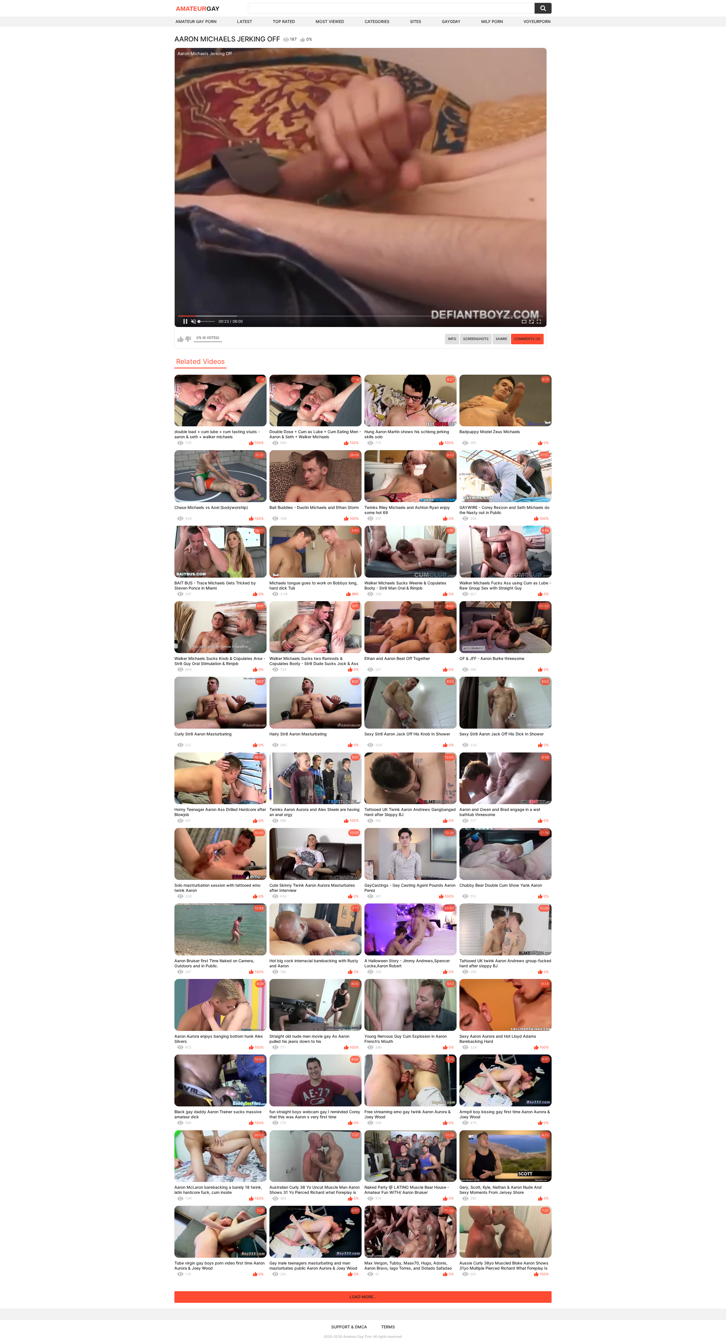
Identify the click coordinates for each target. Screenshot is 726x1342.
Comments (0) (527, 339)
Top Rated (284, 21)
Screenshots (476, 339)
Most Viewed (330, 21)
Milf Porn (492, 21)
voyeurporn (537, 21)
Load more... (363, 1296)
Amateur (198, 8)
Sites (415, 21)
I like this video (180, 339)
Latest (244, 21)
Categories (377, 21)
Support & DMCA (349, 1326)
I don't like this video (188, 339)
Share (501, 339)
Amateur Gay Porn (196, 21)
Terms (388, 1326)
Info (452, 339)
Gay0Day (451, 21)
